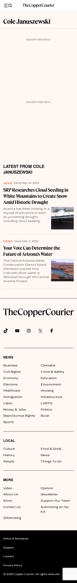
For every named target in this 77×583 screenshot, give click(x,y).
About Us (10, 494)
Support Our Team (55, 500)
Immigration (12, 397)
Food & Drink (51, 449)
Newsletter (49, 494)
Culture (9, 449)
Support (8, 547)
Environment (51, 384)
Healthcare (11, 390)
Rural (45, 415)
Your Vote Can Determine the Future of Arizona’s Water (31, 251)
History (9, 455)
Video (7, 488)
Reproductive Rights (19, 415)
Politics (46, 409)
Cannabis (48, 365)
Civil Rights (12, 372)
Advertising (12, 518)
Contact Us (12, 507)
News (7, 183)
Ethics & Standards (15, 538)
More (8, 479)
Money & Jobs (14, 409)
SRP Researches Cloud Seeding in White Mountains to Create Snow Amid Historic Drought (35, 196)
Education (49, 378)
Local (9, 440)
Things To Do (51, 461)
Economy (10, 378)
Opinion (47, 488)
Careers (8, 556)
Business (10, 365)
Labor (8, 403)
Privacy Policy (12, 565)
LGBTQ (46, 403)
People (8, 461)
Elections (10, 384)
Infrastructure (51, 397)
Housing (47, 390)
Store (7, 500)
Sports (8, 422)
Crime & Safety (52, 372)
